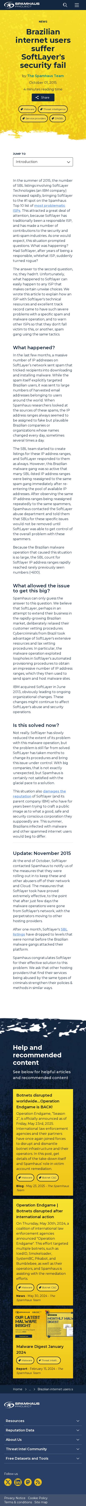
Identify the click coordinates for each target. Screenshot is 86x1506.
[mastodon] (28, 1482)
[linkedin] (18, 1482)
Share (45, 97)
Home (17, 1389)
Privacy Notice (14, 1498)
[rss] (38, 1482)
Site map (41, 1502)
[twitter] (8, 1482)
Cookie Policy (38, 1498)
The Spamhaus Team (45, 76)
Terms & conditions (18, 1502)
